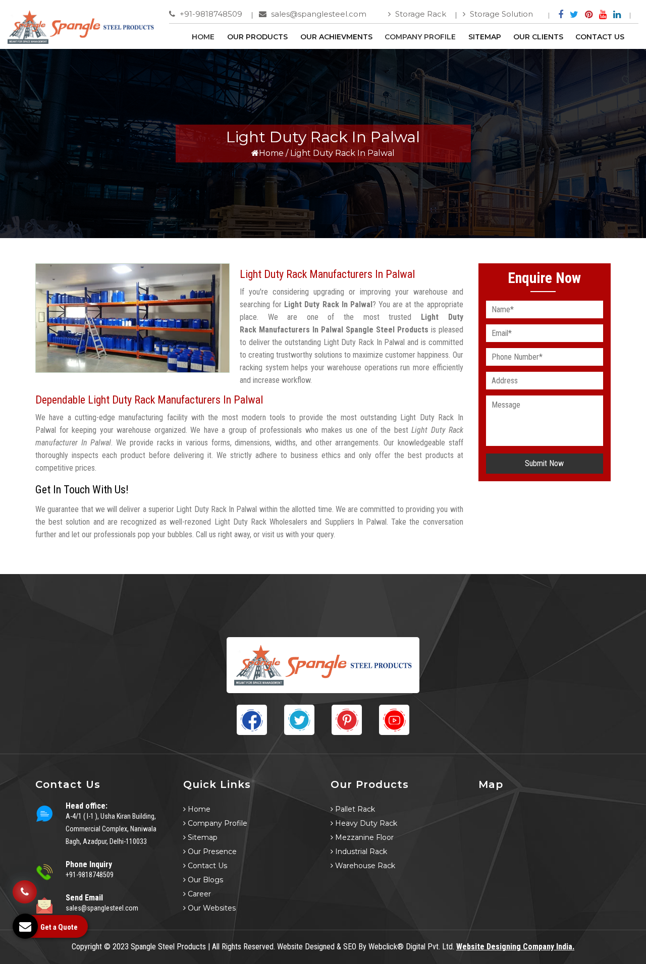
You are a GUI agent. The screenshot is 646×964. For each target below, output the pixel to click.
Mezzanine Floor (363, 837)
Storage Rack (419, 14)
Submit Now (544, 463)
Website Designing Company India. (515, 946)
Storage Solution (500, 14)
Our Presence (211, 851)
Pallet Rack (354, 809)
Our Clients (538, 36)
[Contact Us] (25, 890)
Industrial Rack (360, 851)
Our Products (257, 36)
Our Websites (211, 908)
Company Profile (420, 36)
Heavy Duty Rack (365, 823)
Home (203, 36)
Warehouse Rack (364, 865)
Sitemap (484, 36)
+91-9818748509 (210, 14)
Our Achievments (336, 36)
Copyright (87, 946)
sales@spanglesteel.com (317, 14)
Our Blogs (204, 879)
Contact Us (599, 36)
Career (198, 893)
